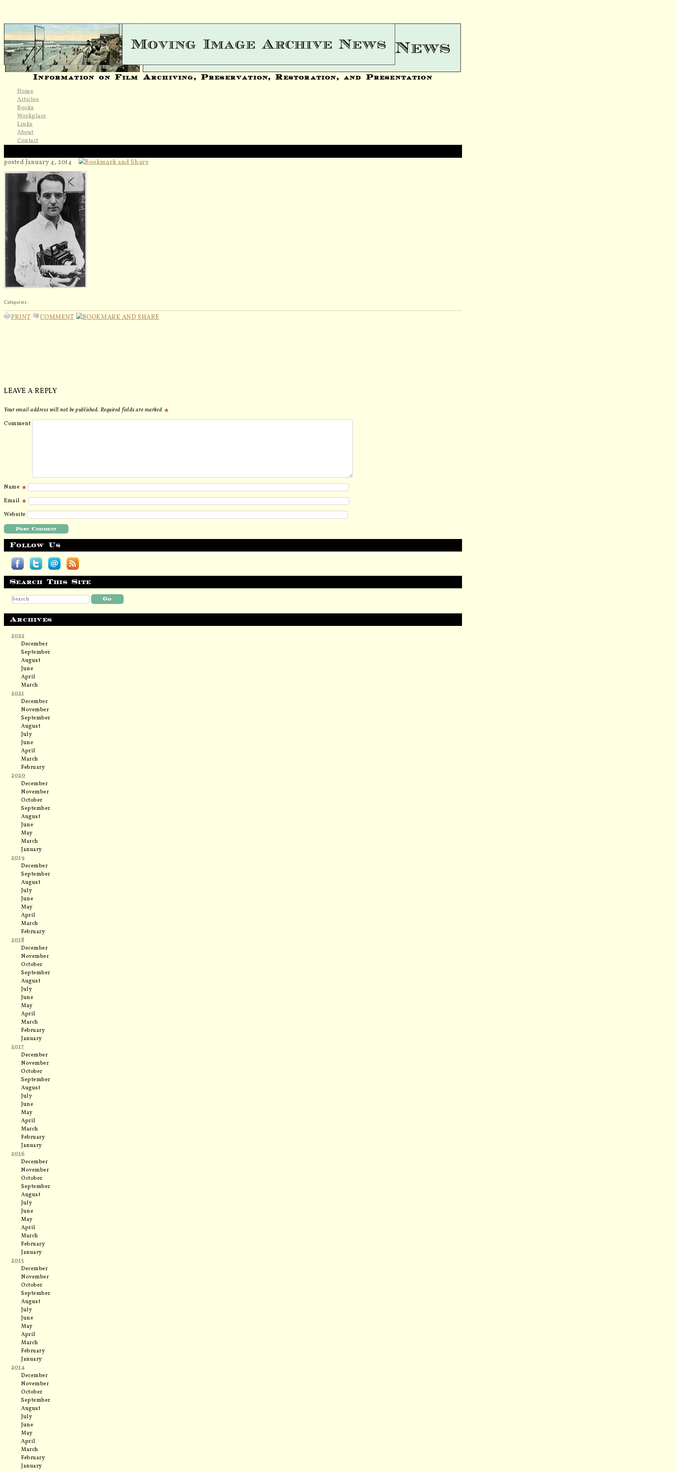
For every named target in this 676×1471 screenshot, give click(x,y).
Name (12, 487)
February (33, 767)
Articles (28, 99)
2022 (17, 636)
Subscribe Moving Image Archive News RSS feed (73, 563)
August (30, 660)
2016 (18, 1153)
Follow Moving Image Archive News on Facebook (17, 563)
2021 (17, 693)
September (35, 652)
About (25, 132)
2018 (17, 940)
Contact (27, 140)
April (28, 677)
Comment (57, 316)
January (31, 849)
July (26, 734)
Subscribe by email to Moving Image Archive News (54, 563)
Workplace (31, 116)
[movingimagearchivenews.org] (233, 44)
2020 (18, 775)
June (27, 668)
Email (12, 501)
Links (25, 124)
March (29, 685)
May (27, 833)
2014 (18, 1367)
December (34, 644)
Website (15, 514)
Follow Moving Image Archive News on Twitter (36, 563)
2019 (18, 858)
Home (25, 91)
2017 (17, 1047)
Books (25, 108)
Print (21, 316)
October (32, 800)
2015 (17, 1260)
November (35, 710)
